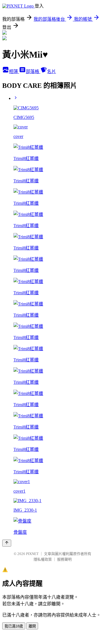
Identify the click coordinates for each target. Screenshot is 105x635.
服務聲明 (64, 559)
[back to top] (6, 543)
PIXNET (32, 554)
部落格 (33, 71)
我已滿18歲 (13, 626)
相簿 (14, 71)
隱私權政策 (43, 559)
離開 (32, 626)
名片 (51, 71)
